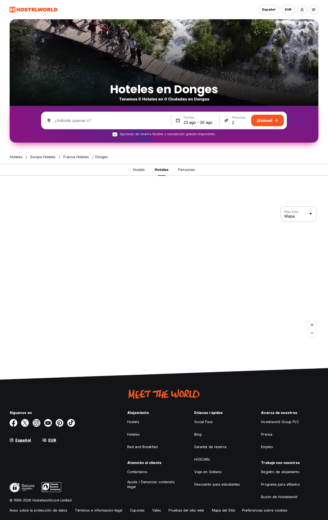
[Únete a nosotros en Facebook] (13, 423)
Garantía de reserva (210, 447)
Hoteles (133, 434)
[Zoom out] (312, 333)
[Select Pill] (302, 9)
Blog (197, 434)
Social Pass (203, 422)
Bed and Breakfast (142, 447)
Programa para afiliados (280, 484)
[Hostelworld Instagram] (36, 423)
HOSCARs (202, 459)
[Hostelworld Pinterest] (59, 423)
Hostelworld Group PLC (280, 422)
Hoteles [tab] (162, 170)
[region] (164, 272)
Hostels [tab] (139, 170)
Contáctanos (137, 472)
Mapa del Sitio (223, 510)
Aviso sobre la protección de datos (38, 510)
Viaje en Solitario (208, 472)
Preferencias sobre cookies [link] (265, 510)
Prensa (266, 434)
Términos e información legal (98, 510)
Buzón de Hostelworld (279, 497)
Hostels (133, 422)
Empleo (267, 447)
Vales (156, 510)
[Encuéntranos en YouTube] (48, 423)
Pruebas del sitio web (186, 510)
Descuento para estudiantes (217, 484)
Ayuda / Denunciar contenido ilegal (151, 484)
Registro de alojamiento (280, 472)
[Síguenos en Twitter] (25, 423)
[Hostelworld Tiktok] (71, 423)
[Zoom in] (312, 325)
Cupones (137, 510)
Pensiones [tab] (186, 170)
